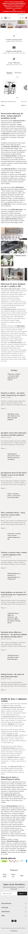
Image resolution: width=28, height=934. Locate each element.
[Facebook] (13, 921)
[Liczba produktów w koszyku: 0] (25, 18)
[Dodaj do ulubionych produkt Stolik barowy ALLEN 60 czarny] (17, 77)
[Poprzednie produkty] (3, 85)
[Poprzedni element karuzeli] (2, 875)
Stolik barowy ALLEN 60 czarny (8, 101)
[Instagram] (15, 921)
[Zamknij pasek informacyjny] (26, 6)
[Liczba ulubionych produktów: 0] (23, 18)
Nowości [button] (9, 72)
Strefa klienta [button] (6, 912)
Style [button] (3, 916)
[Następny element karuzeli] (26, 875)
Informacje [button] (5, 907)
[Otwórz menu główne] (2, 18)
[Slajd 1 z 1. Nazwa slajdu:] (14, 24)
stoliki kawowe (21, 326)
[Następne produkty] (24, 85)
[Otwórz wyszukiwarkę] (20, 18)
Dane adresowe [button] (6, 903)
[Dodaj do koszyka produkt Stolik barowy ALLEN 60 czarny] (17, 97)
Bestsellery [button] (18, 72)
